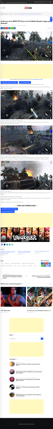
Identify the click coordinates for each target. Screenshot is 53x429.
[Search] (51, 7)
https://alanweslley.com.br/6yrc (37, 79)
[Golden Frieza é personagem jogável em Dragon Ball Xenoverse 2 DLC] (12, 379)
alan (2, 263)
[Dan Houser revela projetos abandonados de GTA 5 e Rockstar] (12, 387)
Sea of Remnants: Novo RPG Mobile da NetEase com (39, 310)
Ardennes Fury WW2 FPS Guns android (28, 263)
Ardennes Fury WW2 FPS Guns (15, 263)
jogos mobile (30, 265)
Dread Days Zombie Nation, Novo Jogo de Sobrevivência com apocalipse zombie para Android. (12, 277)
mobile (35, 265)
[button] (49, 284)
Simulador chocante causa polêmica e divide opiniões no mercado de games (17, 2)
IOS (4, 308)
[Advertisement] (26, 71)
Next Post (47, 274)
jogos (19, 265)
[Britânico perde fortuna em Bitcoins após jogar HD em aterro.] (12, 364)
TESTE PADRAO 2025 (5, 310)
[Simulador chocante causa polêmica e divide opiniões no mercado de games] (12, 394)
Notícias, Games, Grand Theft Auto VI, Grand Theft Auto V (26, 370)
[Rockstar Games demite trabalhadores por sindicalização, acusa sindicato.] (12, 371)
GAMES (31, 308)
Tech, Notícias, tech (19, 362)
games (15, 265)
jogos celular (24, 265)
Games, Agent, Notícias (20, 385)
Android (2, 308)
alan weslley (7, 263)
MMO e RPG (36, 308)
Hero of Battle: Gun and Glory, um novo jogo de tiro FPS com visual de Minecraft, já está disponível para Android (8, 252)
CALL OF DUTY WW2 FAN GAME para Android (42, 251)
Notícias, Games (19, 393)
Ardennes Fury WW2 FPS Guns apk (6, 265)
